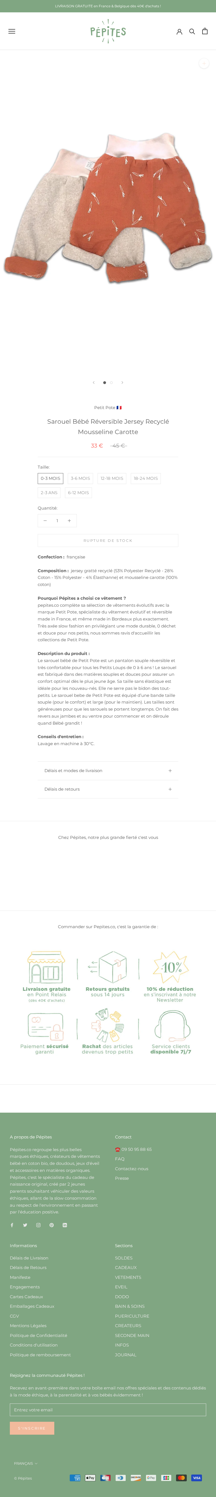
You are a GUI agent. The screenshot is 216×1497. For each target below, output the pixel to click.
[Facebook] (12, 1224)
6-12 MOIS (78, 492)
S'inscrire (32, 1428)
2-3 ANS (49, 492)
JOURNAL (125, 1354)
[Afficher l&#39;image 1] (104, 382)
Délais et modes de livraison (73, 770)
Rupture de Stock (108, 540)
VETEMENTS (128, 1277)
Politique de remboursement (40, 1354)
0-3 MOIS (50, 478)
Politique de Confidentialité (38, 1335)
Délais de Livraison (29, 1258)
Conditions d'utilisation (34, 1345)
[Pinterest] (52, 1224)
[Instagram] (38, 1224)
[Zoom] (204, 63)
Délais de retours (62, 789)
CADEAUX (126, 1267)
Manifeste (20, 1277)
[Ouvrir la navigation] (11, 31)
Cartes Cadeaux (26, 1296)
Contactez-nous (131, 1168)
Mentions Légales (28, 1325)
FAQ (120, 1158)
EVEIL (121, 1287)
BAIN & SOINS (130, 1306)
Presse (122, 1178)
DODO (122, 1296)
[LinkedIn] (65, 1224)
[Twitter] (25, 1224)
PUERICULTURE (132, 1316)
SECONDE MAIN (132, 1335)
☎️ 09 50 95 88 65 (133, 1149)
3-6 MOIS (80, 478)
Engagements (25, 1287)
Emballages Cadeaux (32, 1306)
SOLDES (123, 1258)
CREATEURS (128, 1325)
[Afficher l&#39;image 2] (111, 382)
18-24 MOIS (146, 478)
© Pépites (23, 1478)
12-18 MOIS (112, 478)
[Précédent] (93, 382)
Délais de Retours (28, 1267)
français (23, 1463)
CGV (14, 1316)
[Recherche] (192, 31)
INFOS (122, 1345)
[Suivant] (122, 382)
